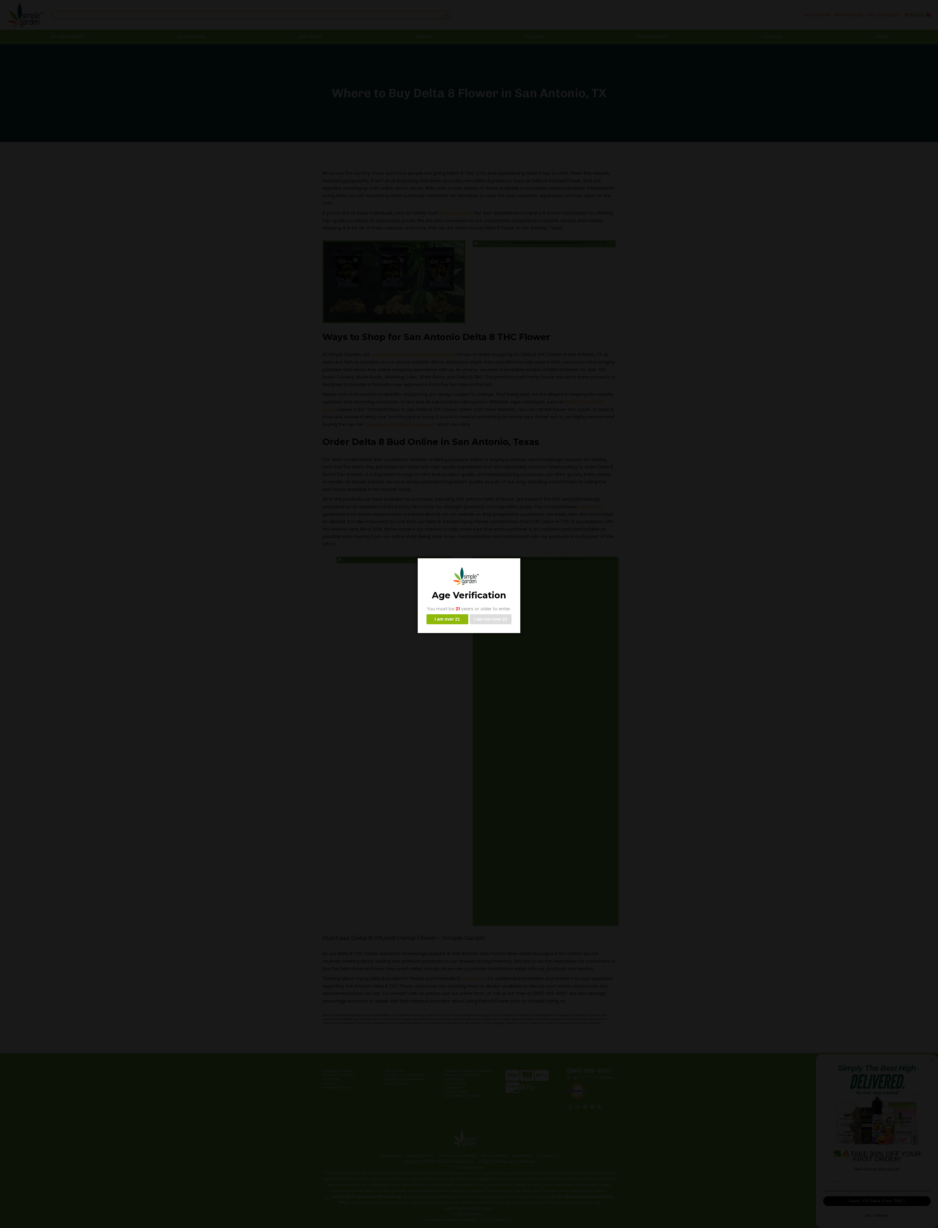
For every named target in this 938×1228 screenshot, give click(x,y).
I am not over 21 (490, 619)
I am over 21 (447, 619)
